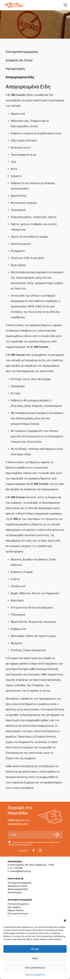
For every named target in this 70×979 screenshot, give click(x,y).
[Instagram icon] (40, 851)
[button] (65, 920)
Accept (35, 949)
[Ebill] (13, 5)
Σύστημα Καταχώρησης (22, 52)
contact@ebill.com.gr (20, 871)
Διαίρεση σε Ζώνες (19, 60)
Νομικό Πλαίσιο (16, 910)
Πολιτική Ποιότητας (18, 913)
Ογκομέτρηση (15, 68)
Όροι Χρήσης (14, 907)
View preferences (35, 967)
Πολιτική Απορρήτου (35, 975)
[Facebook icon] (33, 851)
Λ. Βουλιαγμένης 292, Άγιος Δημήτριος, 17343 (31, 865)
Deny (35, 958)
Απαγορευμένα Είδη (20, 77)
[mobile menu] (65, 5)
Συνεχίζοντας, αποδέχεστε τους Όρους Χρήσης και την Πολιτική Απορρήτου (33, 843)
